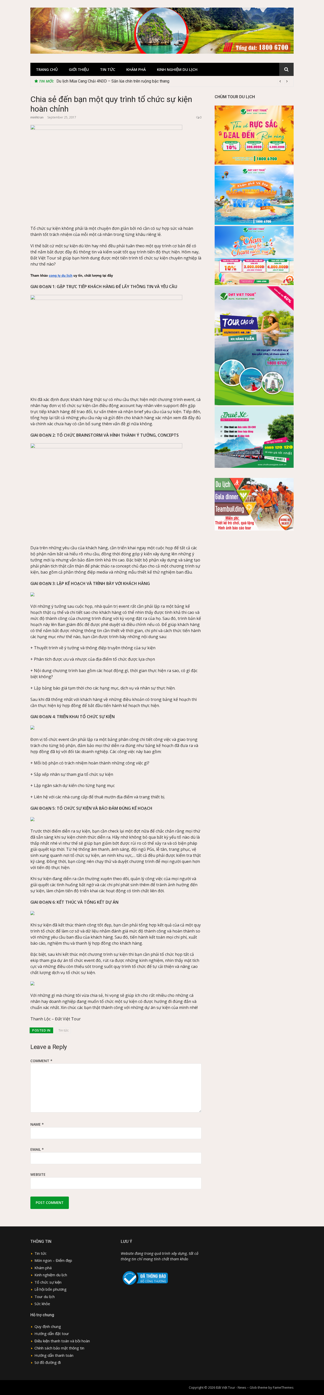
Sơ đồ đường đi (47, 1362)
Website (38, 1174)
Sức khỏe (42, 1303)
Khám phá (136, 69)
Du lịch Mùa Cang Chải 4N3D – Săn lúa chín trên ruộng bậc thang (112, 81)
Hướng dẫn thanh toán (53, 1355)
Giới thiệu (79, 69)
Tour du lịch (44, 1296)
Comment (41, 1060)
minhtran (37, 117)
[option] (173, 81)
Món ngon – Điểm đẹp (53, 1260)
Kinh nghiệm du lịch (177, 69)
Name (37, 1124)
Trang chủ (47, 69)
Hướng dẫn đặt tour (51, 1333)
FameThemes (283, 1387)
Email (37, 1149)
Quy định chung (47, 1326)
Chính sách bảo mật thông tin (59, 1347)
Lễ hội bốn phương (50, 1289)
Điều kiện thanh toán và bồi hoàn (62, 1340)
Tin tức (107, 69)
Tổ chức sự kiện (48, 1282)
